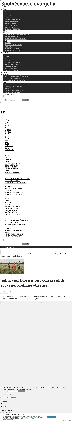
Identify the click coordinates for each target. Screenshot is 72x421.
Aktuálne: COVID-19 (12, 19)
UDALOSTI (6, 33)
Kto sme (8, 43)
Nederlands (9, 146)
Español (7, 134)
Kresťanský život (11, 25)
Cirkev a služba (11, 23)
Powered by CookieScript (67, 420)
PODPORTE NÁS (8, 94)
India (6, 140)
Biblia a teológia (11, 21)
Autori (7, 17)
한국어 (7, 144)
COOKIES (13, 412)
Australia (8, 124)
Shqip (7, 148)
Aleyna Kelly (4, 293)
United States (9, 150)
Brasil (7, 126)
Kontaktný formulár (13, 51)
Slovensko (6, 118)
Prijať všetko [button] (51, 416)
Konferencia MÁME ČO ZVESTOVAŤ (17, 35)
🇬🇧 (3, 96)
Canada (7, 128)
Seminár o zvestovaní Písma (15, 39)
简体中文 (8, 132)
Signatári (8, 47)
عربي (6, 122)
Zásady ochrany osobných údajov (28, 418)
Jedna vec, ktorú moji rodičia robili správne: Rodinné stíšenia (32, 283)
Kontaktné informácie (14, 49)
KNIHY (5, 31)
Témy (7, 13)
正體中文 (8, 130)
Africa (7, 120)
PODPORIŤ (3, 410)
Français (8, 138)
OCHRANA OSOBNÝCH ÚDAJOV (6, 412)
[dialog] (36, 417)
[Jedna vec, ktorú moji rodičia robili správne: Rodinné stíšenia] (12, 274)
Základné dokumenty (13, 45)
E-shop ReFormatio (12, 37)
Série (7, 11)
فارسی (7, 136)
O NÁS (5, 41)
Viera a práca (10, 27)
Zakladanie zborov (12, 29)
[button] (3, 98)
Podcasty (8, 15)
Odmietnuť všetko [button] (62, 416)
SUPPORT (11, 410)
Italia (6, 142)
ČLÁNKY (5, 9)
